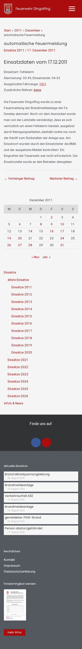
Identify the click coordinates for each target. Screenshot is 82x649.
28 (30, 245)
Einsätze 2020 (21, 352)
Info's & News (13, 403)
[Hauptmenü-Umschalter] (72, 9)
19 (9, 238)
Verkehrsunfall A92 (19, 496)
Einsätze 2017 (21, 331)
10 (62, 224)
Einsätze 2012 (21, 294)
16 (52, 231)
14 (30, 231)
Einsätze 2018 (21, 338)
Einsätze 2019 (21, 345)
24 (62, 238)
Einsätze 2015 (21, 316)
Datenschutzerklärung (19, 571)
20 (20, 238)
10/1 (42, 84)
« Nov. (35, 257)
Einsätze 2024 (18, 381)
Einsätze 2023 (18, 374)
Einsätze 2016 (21, 323)
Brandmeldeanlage (19, 485)
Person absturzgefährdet (24, 528)
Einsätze (10, 272)
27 (20, 245)
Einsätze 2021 (18, 360)
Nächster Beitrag (64, 178)
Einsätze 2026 (18, 396)
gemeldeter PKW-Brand (23, 517)
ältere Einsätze (18, 280)
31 (62, 245)
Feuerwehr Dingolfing (33, 8)
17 (62, 231)
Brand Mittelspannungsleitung (27, 474)
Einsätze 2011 (14, 50)
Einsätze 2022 (18, 367)
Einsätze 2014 (21, 309)
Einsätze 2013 (21, 302)
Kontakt (9, 560)
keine (37, 90)
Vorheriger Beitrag (19, 178)
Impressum (12, 565)
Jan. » (46, 257)
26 (9, 245)
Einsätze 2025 (18, 389)
